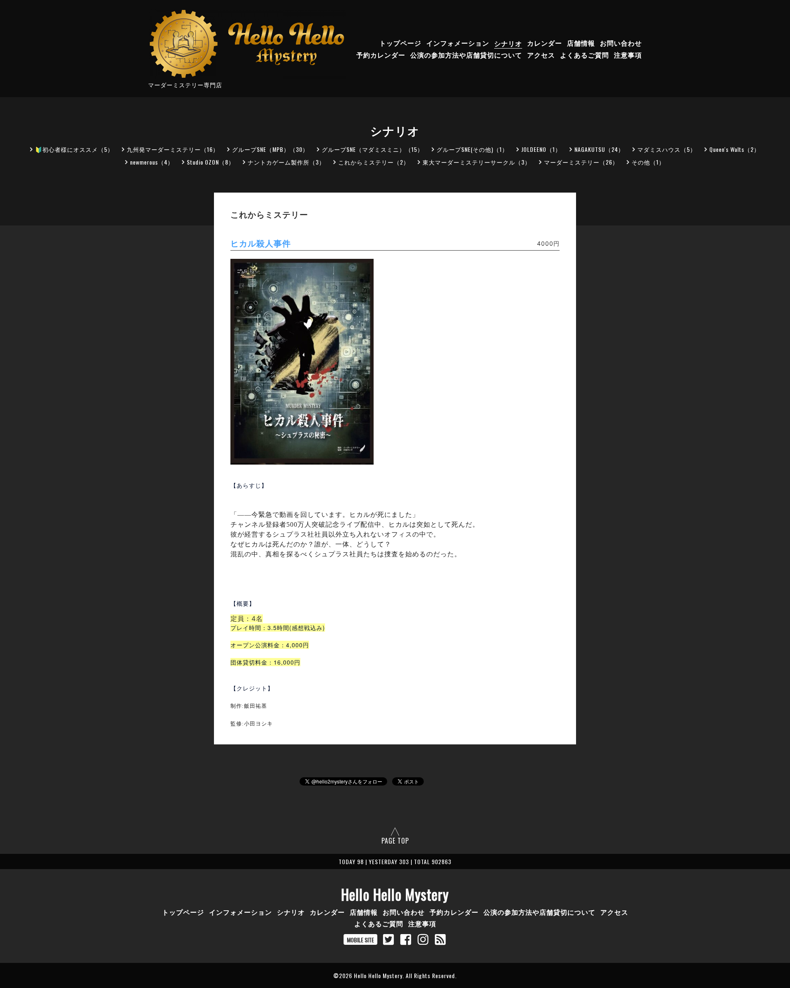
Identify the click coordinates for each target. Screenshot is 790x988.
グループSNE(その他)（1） (472, 149)
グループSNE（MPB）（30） (270, 149)
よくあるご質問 (584, 55)
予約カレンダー (380, 55)
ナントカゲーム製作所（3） (286, 162)
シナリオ (508, 43)
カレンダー (544, 43)
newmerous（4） (152, 162)
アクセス (541, 55)
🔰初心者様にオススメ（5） (74, 149)
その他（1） (648, 162)
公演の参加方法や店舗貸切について (466, 55)
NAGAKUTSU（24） (599, 149)
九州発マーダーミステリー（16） (173, 149)
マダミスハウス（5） (666, 149)
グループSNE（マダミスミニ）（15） (372, 149)
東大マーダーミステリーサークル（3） (477, 162)
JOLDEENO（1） (541, 149)
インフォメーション (457, 43)
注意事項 (628, 55)
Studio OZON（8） (211, 162)
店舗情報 (581, 43)
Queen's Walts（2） (734, 149)
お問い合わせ (621, 43)
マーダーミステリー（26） (581, 162)
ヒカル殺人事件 (260, 244)
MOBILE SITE (360, 939)
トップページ (400, 43)
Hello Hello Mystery (395, 894)
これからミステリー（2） (373, 162)
